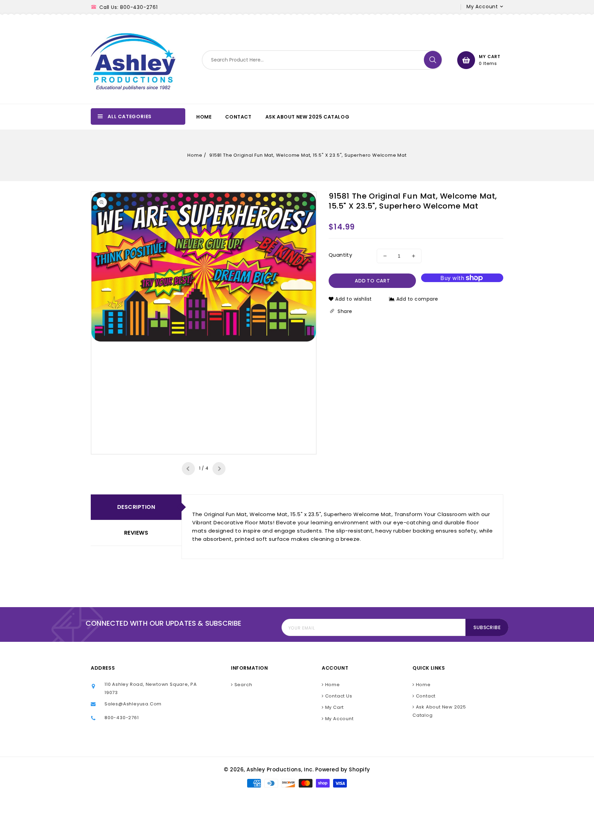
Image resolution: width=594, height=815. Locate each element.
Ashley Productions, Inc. (280, 769)
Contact (425, 696)
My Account (339, 718)
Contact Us (338, 696)
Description (136, 507)
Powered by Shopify (342, 769)
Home (194, 155)
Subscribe (486, 627)
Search (242, 684)
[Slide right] (219, 468)
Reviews (136, 533)
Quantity (340, 254)
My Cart (334, 707)
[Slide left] (188, 468)
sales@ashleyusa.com (133, 704)
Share (344, 311)
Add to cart (372, 280)
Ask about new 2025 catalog (439, 711)
